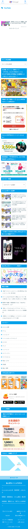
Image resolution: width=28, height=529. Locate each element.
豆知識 (4, 364)
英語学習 (16, 490)
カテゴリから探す (7, 511)
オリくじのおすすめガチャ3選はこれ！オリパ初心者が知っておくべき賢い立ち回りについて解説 (15, 298)
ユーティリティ (6, 353)
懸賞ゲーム (11, 501)
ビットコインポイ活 (7, 490)
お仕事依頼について (20, 516)
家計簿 (24, 496)
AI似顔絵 (4, 501)
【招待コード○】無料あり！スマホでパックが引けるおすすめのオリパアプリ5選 (14, 317)
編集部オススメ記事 (20, 512)
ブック (4, 345)
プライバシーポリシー (8, 523)
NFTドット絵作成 (20, 501)
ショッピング (6, 334)
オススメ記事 (6, 327)
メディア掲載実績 (8, 519)
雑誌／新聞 (5, 368)
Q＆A (8, 515)
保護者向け (10, 496)
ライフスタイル (6, 357)
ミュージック (6, 349)
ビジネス (5, 342)
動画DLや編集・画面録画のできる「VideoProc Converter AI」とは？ (14, 303)
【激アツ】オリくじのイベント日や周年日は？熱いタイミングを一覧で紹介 (15, 292)
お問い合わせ (21, 522)
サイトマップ (21, 519)
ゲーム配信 (17, 496)
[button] (25, 64)
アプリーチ (12, 398)
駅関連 (4, 496)
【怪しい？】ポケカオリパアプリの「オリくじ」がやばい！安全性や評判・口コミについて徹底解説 (15, 310)
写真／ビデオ (6, 360)
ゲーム (4, 331)
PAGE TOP (14, 477)
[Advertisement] (14, 14)
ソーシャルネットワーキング (10, 338)
